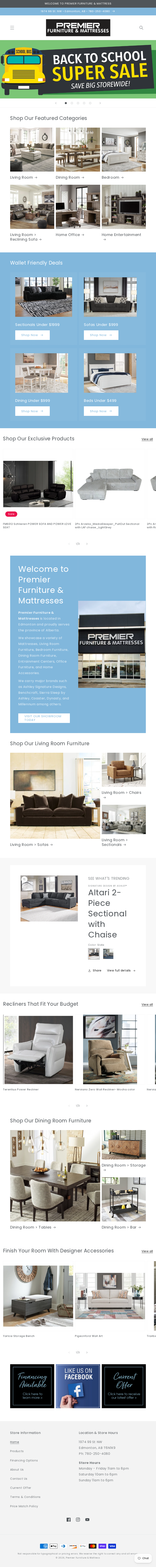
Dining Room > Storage (124, 1165)
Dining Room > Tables (31, 1227)
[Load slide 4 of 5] (84, 103)
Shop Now (29, 335)
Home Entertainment (121, 234)
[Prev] (69, 543)
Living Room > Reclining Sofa (23, 237)
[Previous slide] (55, 103)
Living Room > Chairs (122, 792)
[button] (12, 27)
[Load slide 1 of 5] (66, 103)
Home (14, 1442)
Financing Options (24, 1460)
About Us (17, 1470)
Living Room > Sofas (29, 844)
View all (147, 439)
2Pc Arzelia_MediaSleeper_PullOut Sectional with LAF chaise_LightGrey (107, 525)
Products (17, 1451)
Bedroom (110, 177)
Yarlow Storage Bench (19, 1336)
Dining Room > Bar (119, 1227)
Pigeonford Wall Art (89, 1336)
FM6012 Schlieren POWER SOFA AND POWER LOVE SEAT (37, 525)
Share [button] (97, 970)
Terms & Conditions (25, 1497)
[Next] (86, 543)
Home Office (68, 234)
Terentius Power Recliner (21, 1089)
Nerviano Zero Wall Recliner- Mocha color (105, 1089)
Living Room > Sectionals (115, 842)
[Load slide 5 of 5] (90, 103)
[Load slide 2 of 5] (72, 103)
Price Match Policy (24, 1506)
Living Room (21, 177)
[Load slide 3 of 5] (78, 103)
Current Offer (20, 1488)
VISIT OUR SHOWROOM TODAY (42, 718)
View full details (119, 970)
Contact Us (18, 1479)
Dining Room (68, 177)
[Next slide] (100, 103)
